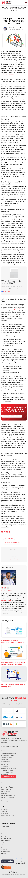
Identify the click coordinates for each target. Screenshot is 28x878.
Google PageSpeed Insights (12, 542)
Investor (3, 828)
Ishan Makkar (6, 591)
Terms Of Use (4, 813)
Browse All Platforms (8, 776)
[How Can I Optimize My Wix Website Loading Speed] (14, 673)
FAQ (2, 844)
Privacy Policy (4, 809)
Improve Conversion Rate (7, 797)
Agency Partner (5, 826)
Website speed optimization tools (14, 309)
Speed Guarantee (5, 840)
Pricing (3, 842)
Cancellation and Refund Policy (7, 816)
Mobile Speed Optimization (8, 786)
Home (3, 7)
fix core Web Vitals (9, 74)
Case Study (4, 848)
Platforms (3, 853)
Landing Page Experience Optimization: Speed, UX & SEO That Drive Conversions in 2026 (13, 642)
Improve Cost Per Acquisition (5, 792)
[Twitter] (18, 872)
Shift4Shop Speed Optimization (5, 765)
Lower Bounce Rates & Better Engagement (7, 800)
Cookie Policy (4, 811)
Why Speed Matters (6, 838)
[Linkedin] (14, 872)
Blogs (2, 846)
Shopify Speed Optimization (8, 753)
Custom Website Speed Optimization (7, 773)
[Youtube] (16, 872)
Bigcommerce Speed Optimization (6, 758)
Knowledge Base (5, 851)
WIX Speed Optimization (7, 755)
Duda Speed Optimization (7, 770)
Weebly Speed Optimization (8, 768)
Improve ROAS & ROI (6, 789)
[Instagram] (12, 872)
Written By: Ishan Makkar (15, 28)
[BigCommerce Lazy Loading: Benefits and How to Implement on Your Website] (14, 651)
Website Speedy (6, 601)
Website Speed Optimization (12, 7)
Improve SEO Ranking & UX (8, 795)
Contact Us (4, 849)
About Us (3, 836)
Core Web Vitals (9, 538)
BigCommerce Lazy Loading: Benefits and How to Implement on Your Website (13, 665)
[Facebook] (9, 872)
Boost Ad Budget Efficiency (8, 787)
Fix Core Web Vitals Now (12, 416)
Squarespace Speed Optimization (6, 762)
